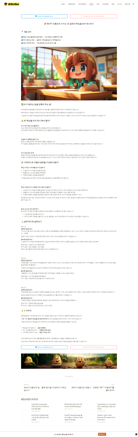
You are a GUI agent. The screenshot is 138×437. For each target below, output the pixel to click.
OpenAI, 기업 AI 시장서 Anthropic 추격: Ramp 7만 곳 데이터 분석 (106, 417)
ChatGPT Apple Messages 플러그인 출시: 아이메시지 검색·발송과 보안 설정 (73, 417)
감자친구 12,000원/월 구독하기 (45, 16)
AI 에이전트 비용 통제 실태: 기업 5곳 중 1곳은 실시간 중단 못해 (40, 417)
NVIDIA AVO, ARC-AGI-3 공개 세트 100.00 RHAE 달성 (73, 405)
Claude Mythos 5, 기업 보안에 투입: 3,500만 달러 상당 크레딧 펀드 (106, 406)
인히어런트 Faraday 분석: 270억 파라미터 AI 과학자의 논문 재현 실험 (40, 406)
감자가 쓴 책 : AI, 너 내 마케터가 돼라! (94, 16)
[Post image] (25, 407)
